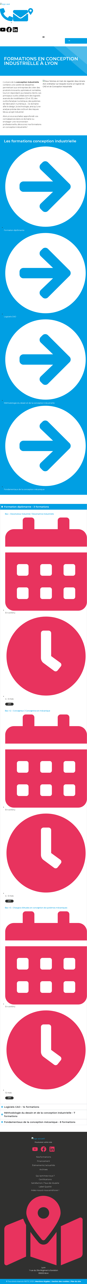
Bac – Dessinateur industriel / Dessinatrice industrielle (29, 514)
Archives (43, 1169)
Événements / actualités (43, 1165)
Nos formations (43, 1157)
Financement (43, 1161)
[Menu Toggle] (43, 37)
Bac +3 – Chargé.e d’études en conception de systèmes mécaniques (36, 908)
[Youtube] (3, 29)
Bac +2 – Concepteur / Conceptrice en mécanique (27, 711)
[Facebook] (9, 29)
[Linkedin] (15, 29)
